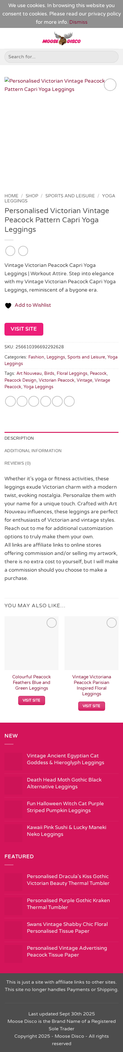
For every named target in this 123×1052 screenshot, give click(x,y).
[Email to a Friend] (45, 401)
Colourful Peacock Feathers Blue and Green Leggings (31, 682)
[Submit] (111, 57)
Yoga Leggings (38, 386)
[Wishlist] (116, 38)
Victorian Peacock (56, 380)
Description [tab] (19, 438)
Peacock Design (20, 380)
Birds (49, 373)
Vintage (84, 380)
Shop (32, 196)
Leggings (56, 357)
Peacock (98, 373)
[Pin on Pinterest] (57, 401)
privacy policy (104, 14)
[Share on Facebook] (22, 401)
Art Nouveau (29, 373)
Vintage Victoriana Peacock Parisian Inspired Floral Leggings (91, 685)
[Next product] (10, 251)
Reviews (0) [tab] (17, 463)
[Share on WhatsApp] (10, 401)
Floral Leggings (72, 373)
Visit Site (24, 329)
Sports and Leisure (70, 196)
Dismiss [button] (78, 22)
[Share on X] (33, 401)
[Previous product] (23, 251)
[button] (8, 38)
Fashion (36, 357)
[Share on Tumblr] (69, 401)
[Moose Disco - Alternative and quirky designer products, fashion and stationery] (61, 38)
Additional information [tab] (32, 450)
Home (11, 196)
